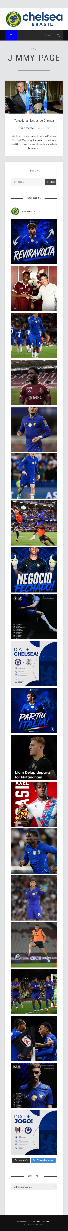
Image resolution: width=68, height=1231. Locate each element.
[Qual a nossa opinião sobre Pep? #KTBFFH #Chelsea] (34, 429)
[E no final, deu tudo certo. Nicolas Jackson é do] (34, 288)
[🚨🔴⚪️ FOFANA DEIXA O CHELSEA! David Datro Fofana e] (34, 382)
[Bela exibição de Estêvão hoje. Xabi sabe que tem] (34, 335)
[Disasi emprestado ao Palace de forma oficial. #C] (34, 804)
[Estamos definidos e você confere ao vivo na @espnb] (34, 616)
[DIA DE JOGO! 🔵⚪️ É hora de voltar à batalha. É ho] (34, 1132)
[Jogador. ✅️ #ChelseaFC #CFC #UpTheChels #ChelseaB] (34, 476)
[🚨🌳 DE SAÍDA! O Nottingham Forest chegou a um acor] (34, 944)
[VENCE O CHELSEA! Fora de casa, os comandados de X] (34, 991)
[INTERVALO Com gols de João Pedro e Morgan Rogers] (34, 1038)
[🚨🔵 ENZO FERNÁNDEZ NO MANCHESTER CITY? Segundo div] (34, 898)
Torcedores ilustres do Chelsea (34, 120)
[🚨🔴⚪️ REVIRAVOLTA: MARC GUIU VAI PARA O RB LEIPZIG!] (34, 241)
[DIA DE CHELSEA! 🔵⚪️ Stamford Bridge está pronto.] (34, 663)
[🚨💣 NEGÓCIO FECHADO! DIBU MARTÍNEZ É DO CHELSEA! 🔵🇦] (34, 569)
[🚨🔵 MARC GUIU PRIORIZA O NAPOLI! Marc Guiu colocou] (34, 710)
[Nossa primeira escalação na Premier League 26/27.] (34, 1085)
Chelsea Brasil (28, 128)
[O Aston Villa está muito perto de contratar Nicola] (34, 851)
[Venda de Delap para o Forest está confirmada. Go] (34, 757)
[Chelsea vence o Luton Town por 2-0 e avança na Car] (34, 523)
